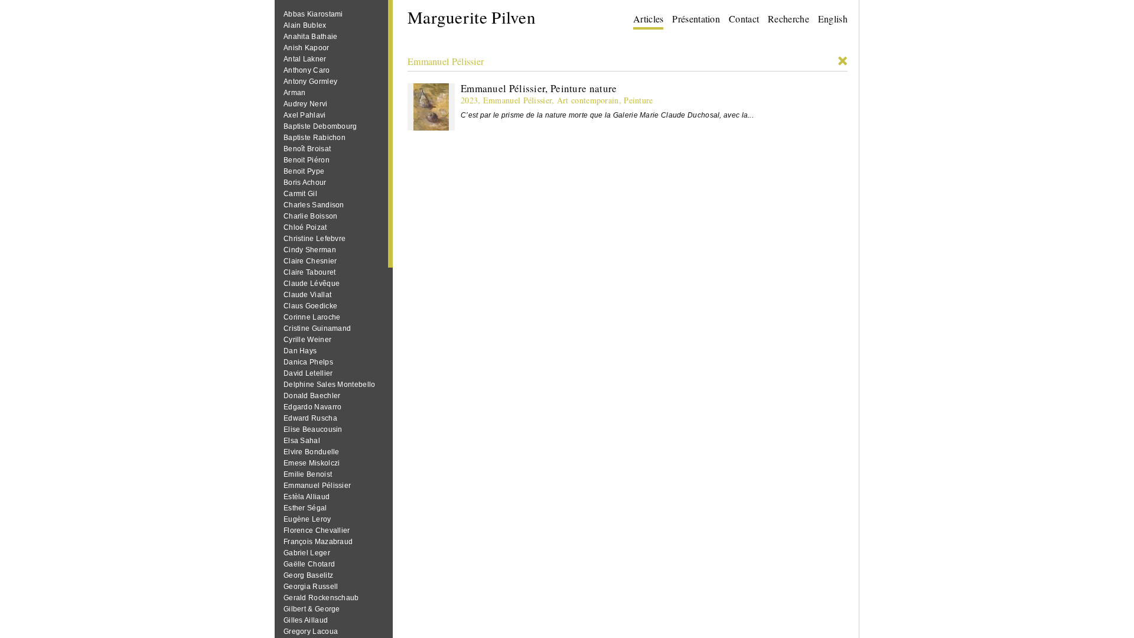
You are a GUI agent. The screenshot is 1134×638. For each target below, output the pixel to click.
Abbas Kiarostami (313, 14)
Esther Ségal (305, 508)
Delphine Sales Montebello (330, 384)
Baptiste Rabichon (315, 138)
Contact (744, 18)
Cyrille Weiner (307, 340)
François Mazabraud (318, 542)
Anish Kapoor (307, 48)
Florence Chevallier (317, 530)
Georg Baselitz (308, 575)
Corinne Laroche (312, 317)
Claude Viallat (307, 295)
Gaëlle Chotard (309, 564)
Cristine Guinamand (317, 328)
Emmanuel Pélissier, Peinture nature (539, 88)
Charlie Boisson (311, 216)
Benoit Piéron (307, 160)
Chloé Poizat (305, 227)
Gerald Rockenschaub (321, 598)
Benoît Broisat (307, 149)
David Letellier (308, 373)
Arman (295, 93)
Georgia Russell (311, 586)
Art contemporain (588, 100)
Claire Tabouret (310, 272)
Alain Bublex (305, 25)
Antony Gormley (310, 81)
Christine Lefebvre (315, 239)
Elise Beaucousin (313, 429)
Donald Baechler (312, 396)
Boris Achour (305, 182)
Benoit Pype (304, 171)
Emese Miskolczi (312, 463)
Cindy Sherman (310, 250)
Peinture (638, 100)
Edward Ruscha (310, 418)
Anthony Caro (307, 70)
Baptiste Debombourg (320, 126)
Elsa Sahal (302, 441)
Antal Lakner (305, 59)
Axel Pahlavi (305, 115)
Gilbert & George (312, 609)
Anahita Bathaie (311, 36)
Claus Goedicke (310, 306)
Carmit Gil (300, 194)
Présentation (696, 18)
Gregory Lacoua (311, 631)
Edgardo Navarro (313, 407)
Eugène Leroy (307, 519)
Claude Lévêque (312, 283)
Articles (648, 18)
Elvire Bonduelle (312, 452)
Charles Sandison (314, 205)
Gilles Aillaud (306, 620)
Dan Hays (300, 351)
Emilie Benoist (308, 474)
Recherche (788, 18)
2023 (469, 100)
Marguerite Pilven (472, 16)
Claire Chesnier (310, 261)
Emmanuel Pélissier (317, 485)
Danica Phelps (308, 362)
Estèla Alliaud (307, 497)
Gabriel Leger (307, 553)
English (833, 18)
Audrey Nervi (306, 104)
